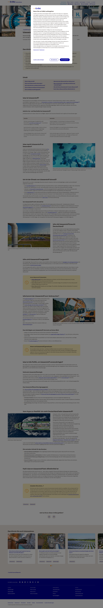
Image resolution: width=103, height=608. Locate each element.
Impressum (41, 49)
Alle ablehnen (54, 59)
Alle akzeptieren (64, 59)
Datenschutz (36, 49)
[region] (51, 304)
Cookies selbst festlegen (38, 59)
